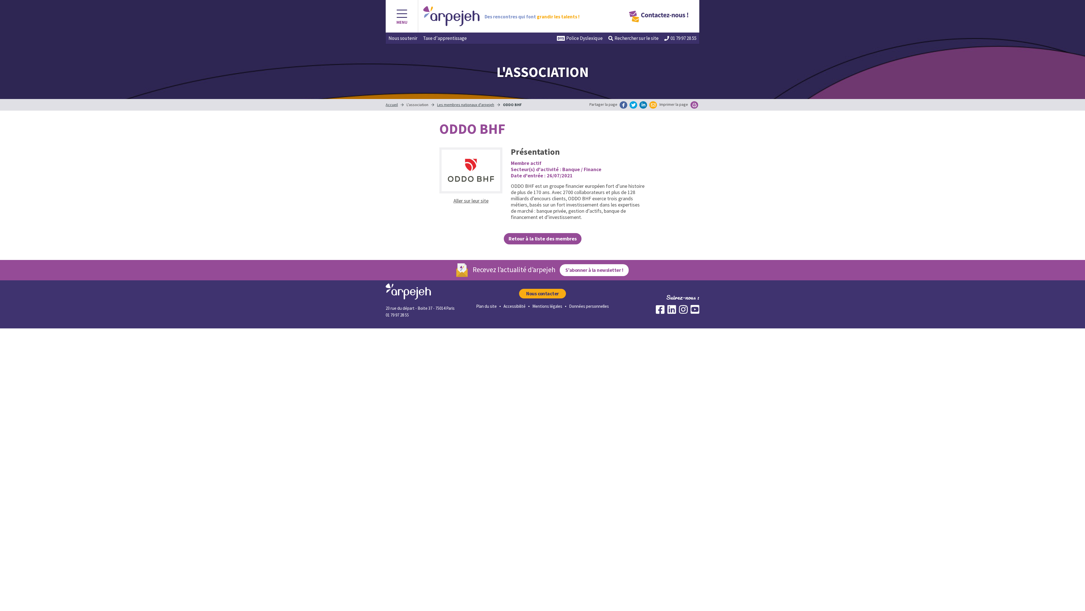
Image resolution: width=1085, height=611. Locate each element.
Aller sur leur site (471, 200)
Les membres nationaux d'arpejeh (465, 104)
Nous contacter (542, 293)
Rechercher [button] (637, 38)
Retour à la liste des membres (543, 238)
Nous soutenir (403, 38)
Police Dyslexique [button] (584, 38)
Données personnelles (589, 306)
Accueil (392, 104)
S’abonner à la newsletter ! (594, 270)
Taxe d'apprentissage (445, 38)
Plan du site (486, 306)
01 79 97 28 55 (683, 38)
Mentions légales (547, 306)
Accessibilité (515, 306)
